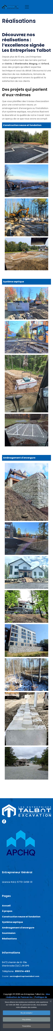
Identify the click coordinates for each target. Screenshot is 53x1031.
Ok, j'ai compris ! (26, 1013)
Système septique (12, 922)
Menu (27, 7)
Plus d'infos (26, 1019)
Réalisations (9, 938)
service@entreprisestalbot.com (24, 976)
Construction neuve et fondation (21, 916)
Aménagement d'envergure (18, 927)
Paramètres (26, 1026)
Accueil (6, 905)
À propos (7, 911)
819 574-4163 (22, 971)
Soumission (9, 933)
